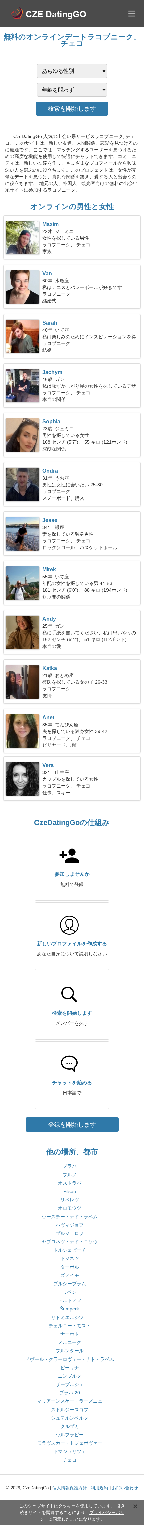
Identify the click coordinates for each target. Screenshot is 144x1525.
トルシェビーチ (69, 1250)
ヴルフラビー (70, 1434)
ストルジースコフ (69, 1409)
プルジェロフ (70, 1233)
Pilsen (69, 1191)
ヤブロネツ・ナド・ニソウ (70, 1241)
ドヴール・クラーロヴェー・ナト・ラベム (69, 1359)
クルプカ (69, 1426)
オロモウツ (69, 1208)
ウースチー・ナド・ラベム (70, 1216)
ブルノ (70, 1174)
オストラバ (69, 1183)
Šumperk (69, 1309)
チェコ (70, 1460)
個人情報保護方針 (69, 1487)
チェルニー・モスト (70, 1325)
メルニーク (69, 1342)
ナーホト (69, 1334)
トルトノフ (69, 1300)
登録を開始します (72, 1124)
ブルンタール (70, 1350)
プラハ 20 (69, 1392)
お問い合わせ (125, 1487)
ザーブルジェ (70, 1384)
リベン (70, 1292)
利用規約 (99, 1487)
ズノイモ (69, 1275)
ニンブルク (69, 1376)
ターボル (69, 1267)
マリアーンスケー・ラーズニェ (69, 1401)
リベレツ (69, 1199)
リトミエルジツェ (69, 1317)
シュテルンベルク (69, 1418)
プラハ (70, 1166)
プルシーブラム (69, 1283)
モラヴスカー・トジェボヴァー (69, 1443)
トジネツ (69, 1258)
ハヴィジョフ (70, 1225)
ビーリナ (69, 1367)
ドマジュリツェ (69, 1451)
